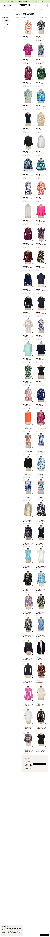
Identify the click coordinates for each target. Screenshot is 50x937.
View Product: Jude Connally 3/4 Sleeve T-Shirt (28, 145)
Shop (5, 5)
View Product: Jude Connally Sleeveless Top (41, 53)
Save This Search (40, 763)
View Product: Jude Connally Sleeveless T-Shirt (28, 122)
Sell (10, 5)
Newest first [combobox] (44, 17)
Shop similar (25, 171)
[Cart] (47, 9)
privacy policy (6, 933)
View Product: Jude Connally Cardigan (41, 651)
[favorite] (33, 34)
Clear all (17, 17)
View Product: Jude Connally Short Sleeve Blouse (41, 30)
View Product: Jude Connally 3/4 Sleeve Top (28, 30)
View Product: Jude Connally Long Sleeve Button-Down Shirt (41, 513)
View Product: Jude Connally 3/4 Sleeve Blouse (28, 53)
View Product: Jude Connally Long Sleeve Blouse (28, 168)
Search (36, 5)
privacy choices (17, 932)
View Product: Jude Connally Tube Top (41, 375)
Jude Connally (5, 20)
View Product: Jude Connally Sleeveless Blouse (28, 214)
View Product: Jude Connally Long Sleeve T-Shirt (41, 99)
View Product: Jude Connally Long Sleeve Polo (28, 76)
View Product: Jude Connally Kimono (41, 191)
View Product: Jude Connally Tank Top (41, 329)
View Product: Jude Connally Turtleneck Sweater (28, 674)
